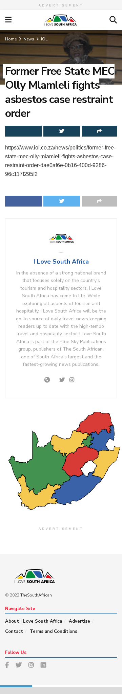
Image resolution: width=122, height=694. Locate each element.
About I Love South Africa (33, 621)
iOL (44, 39)
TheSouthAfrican (36, 595)
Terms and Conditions (53, 631)
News (28, 39)
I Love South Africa (61, 261)
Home (11, 39)
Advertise (79, 621)
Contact (14, 631)
